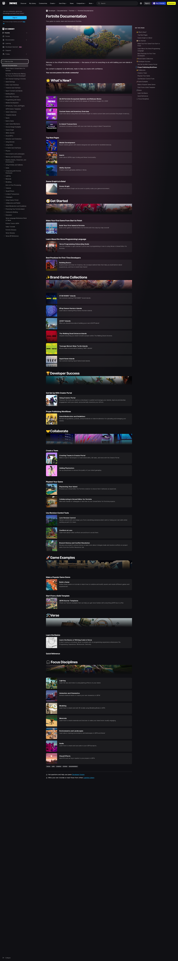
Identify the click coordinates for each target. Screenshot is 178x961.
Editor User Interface (12, 85)
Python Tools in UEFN (12, 223)
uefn (53, 766)
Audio (7, 168)
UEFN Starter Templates (13, 109)
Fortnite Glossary (11, 230)
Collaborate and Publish (13, 203)
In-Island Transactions (12, 194)
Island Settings (10, 82)
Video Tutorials (10, 226)
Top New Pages (142, 35)
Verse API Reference (12, 236)
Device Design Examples (13, 127)
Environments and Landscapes (15, 154)
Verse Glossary (10, 233)
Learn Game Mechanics (13, 124)
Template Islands (11, 115)
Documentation (62, 10)
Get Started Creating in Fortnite (16, 79)
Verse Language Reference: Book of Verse (16, 219)
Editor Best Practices (12, 96)
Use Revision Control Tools (146, 78)
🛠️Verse (139, 90)
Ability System (10, 133)
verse (48, 766)
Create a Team (142, 73)
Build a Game (10, 121)
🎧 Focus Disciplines (142, 99)
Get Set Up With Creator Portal (147, 64)
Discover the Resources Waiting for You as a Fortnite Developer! (16, 75)
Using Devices (10, 142)
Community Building (12, 212)
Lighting (8, 176)
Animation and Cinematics (14, 139)
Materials (8, 179)
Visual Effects (10, 191)
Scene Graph (10, 130)
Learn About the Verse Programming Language (149, 49)
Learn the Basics (143, 93)
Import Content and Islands (14, 91)
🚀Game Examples (142, 81)
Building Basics (10, 94)
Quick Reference (143, 96)
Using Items (9, 145)
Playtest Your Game (144, 76)
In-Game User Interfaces (13, 148)
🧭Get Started (141, 40)
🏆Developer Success (143, 61)
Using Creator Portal (12, 200)
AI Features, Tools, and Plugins (15, 106)
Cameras (8, 188)
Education (9, 215)
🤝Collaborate (140, 70)
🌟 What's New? (141, 32)
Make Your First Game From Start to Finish (149, 44)
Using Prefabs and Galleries (14, 165)
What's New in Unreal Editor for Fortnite (15, 69)
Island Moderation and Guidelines (16, 206)
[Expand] (4, 68)
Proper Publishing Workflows (147, 67)
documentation (73, 766)
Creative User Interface (13, 88)
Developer (52, 10)
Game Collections (11, 112)
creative (58, 766)
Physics (8, 151)
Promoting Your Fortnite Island (15, 209)
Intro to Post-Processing (13, 185)
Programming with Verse (13, 100)
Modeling (8, 182)
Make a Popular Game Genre (146, 84)
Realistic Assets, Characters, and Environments (16, 161)
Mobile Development (12, 103)
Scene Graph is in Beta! (145, 38)
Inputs (7, 118)
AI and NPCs (9, 136)
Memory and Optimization (14, 157)
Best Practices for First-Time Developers (146, 54)
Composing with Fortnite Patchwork (13, 172)
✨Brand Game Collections (144, 58)
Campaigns (9, 197)
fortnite (65, 766)
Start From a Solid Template (146, 87)
